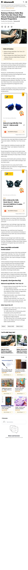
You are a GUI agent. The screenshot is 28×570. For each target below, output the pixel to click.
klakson (3, 326)
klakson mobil (11, 326)
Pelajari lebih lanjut (10, 8)
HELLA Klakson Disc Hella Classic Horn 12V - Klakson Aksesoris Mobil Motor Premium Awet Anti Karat (15, 57)
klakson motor (19, 326)
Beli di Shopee (7, 374)
